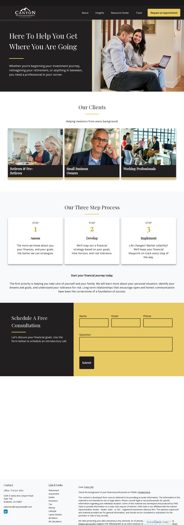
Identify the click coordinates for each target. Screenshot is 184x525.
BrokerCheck (144, 492)
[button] (85, 13)
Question (85, 334)
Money (52, 507)
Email (114, 316)
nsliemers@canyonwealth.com (18, 507)
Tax (50, 504)
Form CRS (89, 487)
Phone (147, 316)
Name (83, 316)
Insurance (53, 501)
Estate (51, 497)
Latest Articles (55, 514)
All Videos (53, 518)
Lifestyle (52, 511)
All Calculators (55, 521)
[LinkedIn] (6, 512)
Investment (54, 494)
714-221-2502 (16, 490)
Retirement (54, 490)
